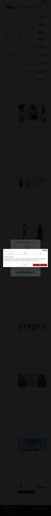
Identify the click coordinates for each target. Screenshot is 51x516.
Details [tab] (25, 253)
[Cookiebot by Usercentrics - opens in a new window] (42, 250)
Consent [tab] (10, 253)
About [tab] (40, 253)
